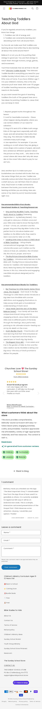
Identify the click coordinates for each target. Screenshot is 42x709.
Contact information (21, 704)
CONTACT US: (9, 665)
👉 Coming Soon (10, 589)
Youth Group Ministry (12, 644)
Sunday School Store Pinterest (15, 648)
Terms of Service (10, 625)
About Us (7, 616)
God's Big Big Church (14, 331)
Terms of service (35, 701)
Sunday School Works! (12, 639)
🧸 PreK (7, 603)
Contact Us (8, 620)
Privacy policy (23, 701)
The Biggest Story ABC (15, 342)
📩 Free (7, 598)
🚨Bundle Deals (10, 593)
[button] (4, 8)
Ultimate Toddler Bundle (16, 71)
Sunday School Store (19, 699)
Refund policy (9, 630)
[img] (21, 374)
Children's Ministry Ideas (13, 634)
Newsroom (8, 653)
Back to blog (22, 471)
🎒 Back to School (11, 584)
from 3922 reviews (21, 377)
